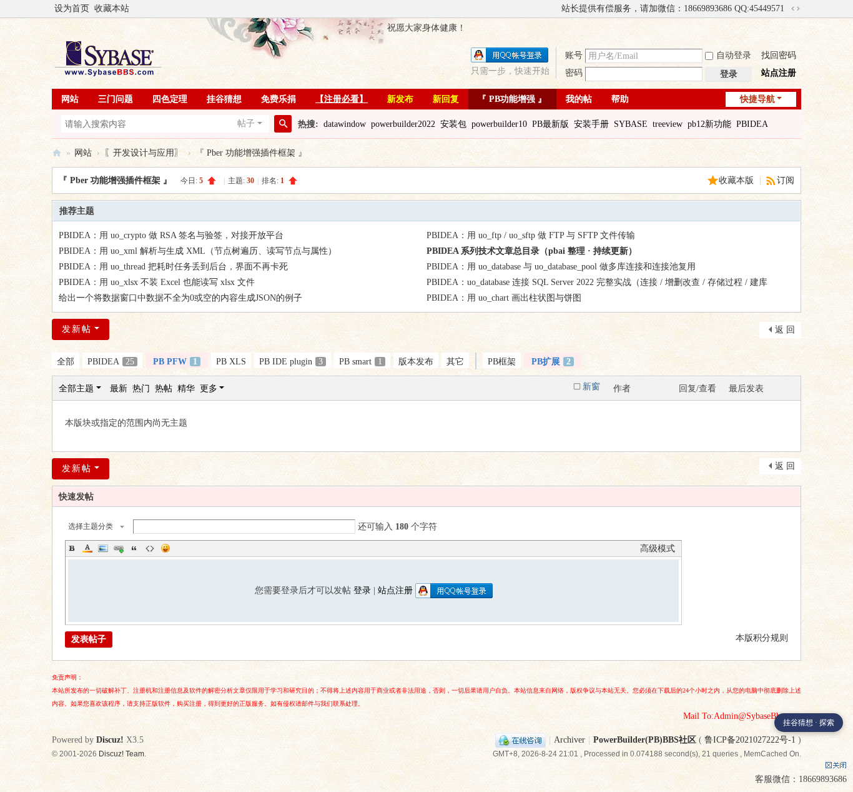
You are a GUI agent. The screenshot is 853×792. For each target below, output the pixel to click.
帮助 (620, 99)
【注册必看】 (341, 99)
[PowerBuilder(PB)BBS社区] (108, 58)
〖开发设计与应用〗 (143, 153)
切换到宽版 (795, 8)
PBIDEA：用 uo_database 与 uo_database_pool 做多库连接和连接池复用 (561, 266)
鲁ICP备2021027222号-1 (750, 739)
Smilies (165, 548)
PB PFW (175, 361)
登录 (362, 590)
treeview (668, 124)
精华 (186, 388)
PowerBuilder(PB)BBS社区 (57, 153)
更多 (208, 388)
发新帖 (77, 329)
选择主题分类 (90, 526)
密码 (574, 73)
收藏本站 (111, 8)
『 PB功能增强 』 (512, 99)
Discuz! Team (121, 753)
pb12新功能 (709, 124)
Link (118, 548)
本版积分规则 (762, 638)
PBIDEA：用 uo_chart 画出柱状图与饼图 (503, 298)
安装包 (453, 124)
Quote (134, 548)
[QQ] (520, 739)
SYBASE (631, 124)
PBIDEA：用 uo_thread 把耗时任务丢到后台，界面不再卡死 (173, 266)
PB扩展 (551, 361)
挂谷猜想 (224, 99)
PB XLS (231, 361)
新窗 (591, 386)
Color (87, 548)
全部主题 (76, 388)
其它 (455, 361)
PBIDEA (752, 124)
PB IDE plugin (291, 361)
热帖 (163, 388)
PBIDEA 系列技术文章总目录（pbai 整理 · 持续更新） (531, 251)
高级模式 (657, 548)
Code (150, 548)
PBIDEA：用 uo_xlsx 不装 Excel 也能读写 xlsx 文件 (157, 282)
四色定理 (169, 99)
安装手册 (591, 124)
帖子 (246, 123)
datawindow (344, 124)
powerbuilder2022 (403, 124)
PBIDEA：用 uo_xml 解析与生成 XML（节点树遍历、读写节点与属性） (198, 251)
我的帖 (579, 99)
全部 (65, 361)
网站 (70, 99)
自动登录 (733, 55)
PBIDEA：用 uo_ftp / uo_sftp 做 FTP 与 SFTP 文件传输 (530, 235)
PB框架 (502, 361)
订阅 (785, 180)
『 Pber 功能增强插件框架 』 (251, 153)
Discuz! (110, 739)
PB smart (360, 361)
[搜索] (283, 124)
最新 (118, 388)
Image (103, 548)
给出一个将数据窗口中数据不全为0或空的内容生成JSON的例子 (180, 298)
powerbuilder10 (499, 124)
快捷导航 (757, 99)
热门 (141, 388)
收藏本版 (737, 180)
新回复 (446, 99)
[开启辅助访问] (556, 8)
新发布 (400, 99)
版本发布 (415, 361)
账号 (574, 55)
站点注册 (778, 73)
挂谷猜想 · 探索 (808, 722)
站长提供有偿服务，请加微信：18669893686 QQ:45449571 (672, 8)
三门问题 (115, 99)
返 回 (785, 329)
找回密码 (778, 55)
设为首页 (71, 8)
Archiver (569, 739)
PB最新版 (550, 124)
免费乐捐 (278, 99)
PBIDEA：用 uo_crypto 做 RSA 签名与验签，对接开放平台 (171, 235)
